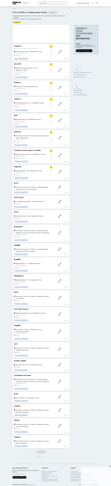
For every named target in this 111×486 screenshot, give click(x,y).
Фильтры (17, 22)
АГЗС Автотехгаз (21, 309)
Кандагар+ (18, 227)
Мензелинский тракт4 (80, 77)
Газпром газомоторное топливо (27, 150)
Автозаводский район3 (80, 94)
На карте (51, 12)
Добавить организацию (83, 3)
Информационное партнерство (50, 476)
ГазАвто (17, 406)
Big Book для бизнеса (47, 472)
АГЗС (16, 183)
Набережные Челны (26, 3)
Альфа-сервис (20, 361)
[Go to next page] (44, 456)
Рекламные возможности (19, 474)
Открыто (18, 55)
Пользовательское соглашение (50, 479)
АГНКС (17, 420)
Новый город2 (78, 92)
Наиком (17, 82)
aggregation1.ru (31, 484)
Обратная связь (46, 474)
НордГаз (17, 46)
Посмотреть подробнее (21, 58)
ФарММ (17, 245)
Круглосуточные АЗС (32, 48)
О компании (45, 477)
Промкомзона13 (78, 90)
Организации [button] (43, 3)
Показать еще (41, 451)
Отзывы (66, 58)
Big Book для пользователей (49, 471)
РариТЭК (17, 167)
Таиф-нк (17, 99)
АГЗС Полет (19, 197)
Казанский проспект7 (80, 74)
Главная (14, 8)
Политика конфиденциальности (50, 480)
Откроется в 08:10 (20, 158)
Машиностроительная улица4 (82, 72)
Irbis (16, 115)
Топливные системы (22, 375)
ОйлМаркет (19, 276)
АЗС (15, 344)
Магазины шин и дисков (20, 48)
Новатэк (17, 132)
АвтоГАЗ (17, 64)
